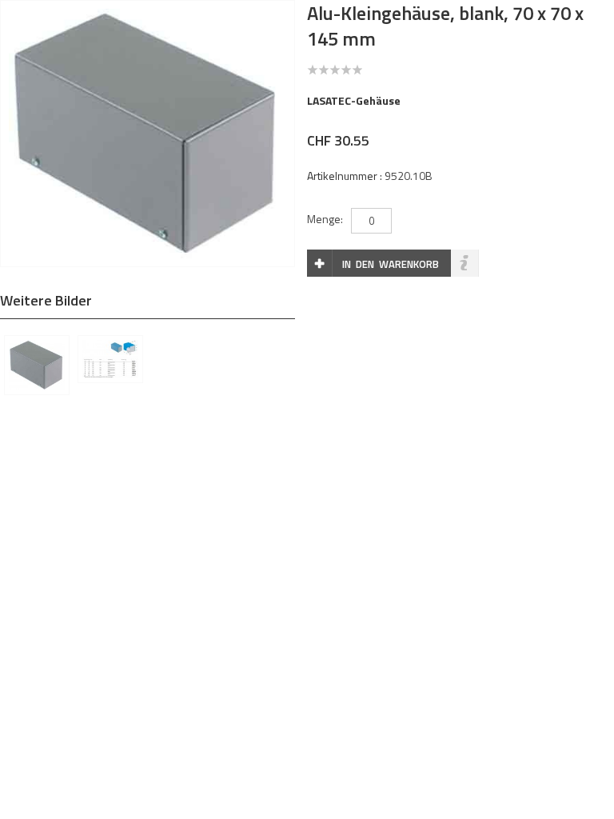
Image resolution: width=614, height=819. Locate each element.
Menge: (325, 218)
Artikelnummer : (344, 175)
